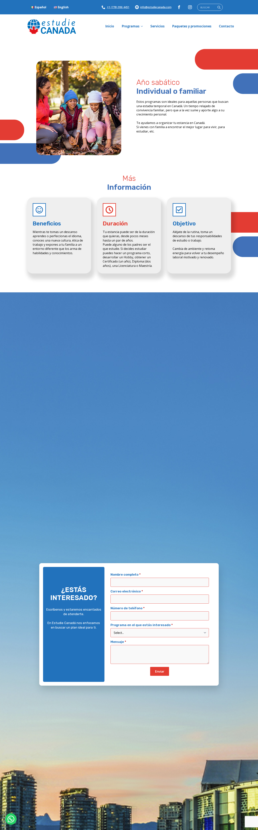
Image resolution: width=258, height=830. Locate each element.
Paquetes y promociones (191, 26)
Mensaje (118, 641)
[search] (219, 7)
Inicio (109, 26)
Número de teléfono (127, 608)
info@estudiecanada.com (155, 7)
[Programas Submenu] (143, 26)
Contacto (226, 26)
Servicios (157, 26)
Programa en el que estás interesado (141, 625)
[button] (11, 819)
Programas (130, 26)
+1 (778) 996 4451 (118, 7)
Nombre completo (125, 574)
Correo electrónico (126, 591)
